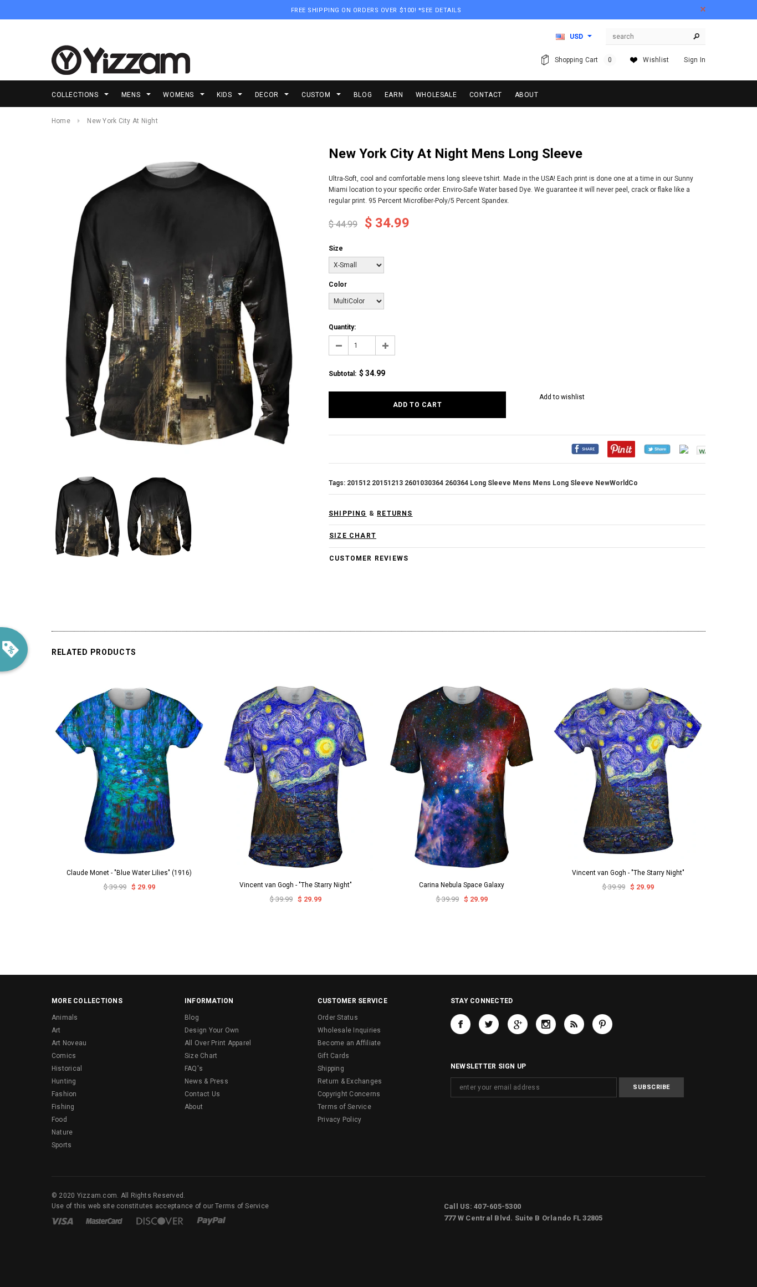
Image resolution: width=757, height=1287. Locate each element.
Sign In (694, 60)
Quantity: (342, 327)
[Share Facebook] (585, 448)
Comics (64, 1056)
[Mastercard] (104, 1220)
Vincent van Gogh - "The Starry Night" (295, 885)
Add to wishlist (562, 397)
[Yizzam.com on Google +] (518, 1024)
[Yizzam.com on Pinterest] (602, 1024)
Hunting (64, 1081)
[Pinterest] (621, 448)
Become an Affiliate (349, 1043)
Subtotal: (342, 374)
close (702, 9)
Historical (67, 1068)
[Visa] (62, 1220)
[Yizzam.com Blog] (574, 1024)
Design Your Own (212, 1030)
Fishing (63, 1107)
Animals (65, 1017)
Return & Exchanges (350, 1081)
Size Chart (201, 1056)
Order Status (338, 1017)
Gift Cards (333, 1056)
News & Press (206, 1081)
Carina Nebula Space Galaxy (461, 885)
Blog (192, 1017)
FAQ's (194, 1068)
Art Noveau (69, 1043)
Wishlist (656, 60)
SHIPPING (348, 513)
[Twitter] (657, 448)
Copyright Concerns (349, 1094)
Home (61, 121)
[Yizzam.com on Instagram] (546, 1024)
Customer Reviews (368, 558)
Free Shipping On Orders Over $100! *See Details (376, 10)
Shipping (331, 1068)
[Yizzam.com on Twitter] (489, 1024)
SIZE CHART (352, 536)
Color (338, 284)
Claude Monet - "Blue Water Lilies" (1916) (129, 873)
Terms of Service (344, 1107)
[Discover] (160, 1220)
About (194, 1107)
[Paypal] (211, 1220)
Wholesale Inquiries (349, 1030)
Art (56, 1030)
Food (59, 1119)
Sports (61, 1145)
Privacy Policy (339, 1119)
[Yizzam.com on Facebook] (460, 1024)
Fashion (64, 1094)
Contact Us (202, 1094)
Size (336, 248)
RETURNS (394, 513)
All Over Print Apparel (218, 1043)
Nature (62, 1132)
